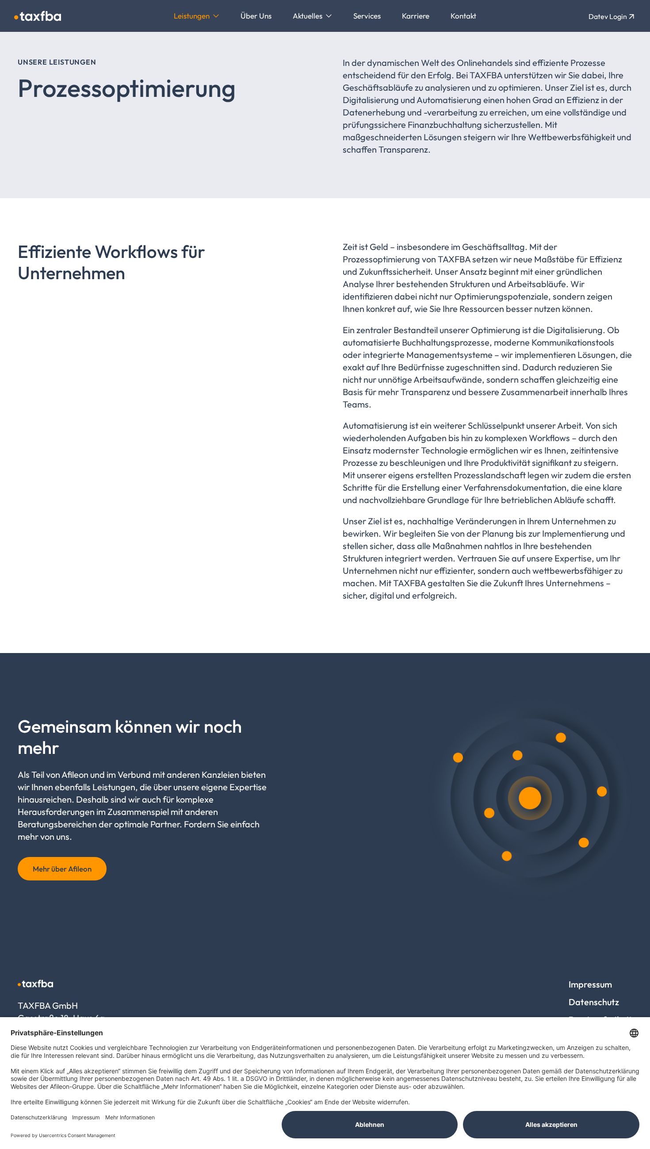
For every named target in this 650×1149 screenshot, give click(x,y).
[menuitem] (196, 16)
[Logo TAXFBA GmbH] (37, 16)
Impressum (590, 984)
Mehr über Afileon (62, 868)
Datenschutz (594, 1001)
